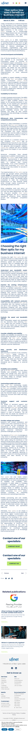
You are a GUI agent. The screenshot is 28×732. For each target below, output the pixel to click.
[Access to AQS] (6, 703)
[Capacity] (5, 680)
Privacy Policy (15, 713)
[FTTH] (5, 684)
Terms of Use (6, 713)
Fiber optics (5, 40)
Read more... (4, 621)
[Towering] (5, 685)
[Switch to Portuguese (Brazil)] (16, 3)
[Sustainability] (18, 682)
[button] (25, 3)
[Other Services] (5, 689)
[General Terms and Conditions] (20, 700)
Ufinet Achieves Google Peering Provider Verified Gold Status (12, 612)
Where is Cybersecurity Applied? (12, 643)
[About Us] (18, 679)
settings (17, 726)
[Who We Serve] (6, 707)
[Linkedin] (5, 696)
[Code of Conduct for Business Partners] (20, 695)
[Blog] (5, 694)
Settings (18, 729)
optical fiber (21, 81)
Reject (11, 729)
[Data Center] (5, 687)
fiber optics (21, 58)
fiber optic (18, 286)
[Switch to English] (13, 3)
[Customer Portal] (6, 705)
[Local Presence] (18, 680)
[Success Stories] (5, 698)
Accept (4, 729)
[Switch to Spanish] (19, 3)
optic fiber (9, 385)
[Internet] (5, 679)
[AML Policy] (20, 704)
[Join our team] (18, 685)
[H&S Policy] (20, 706)
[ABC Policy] (20, 702)
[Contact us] (18, 684)
